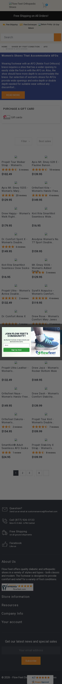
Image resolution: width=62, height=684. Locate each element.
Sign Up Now (16, 350)
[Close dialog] (58, 329)
